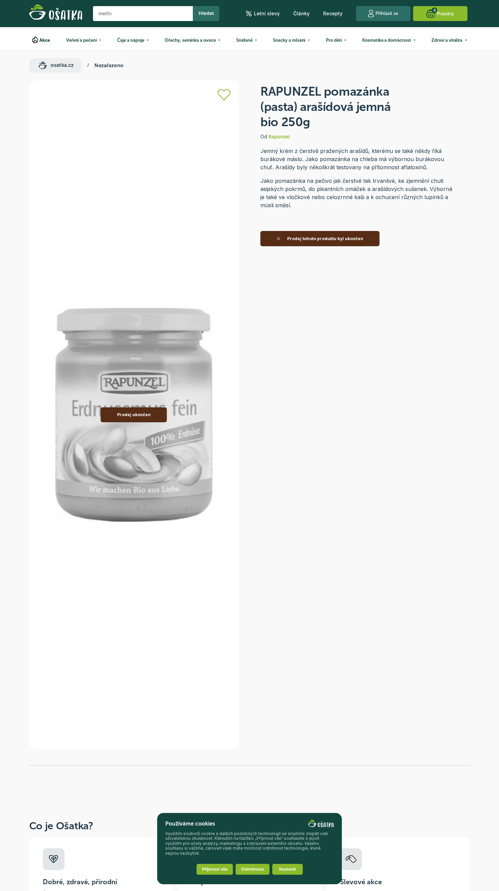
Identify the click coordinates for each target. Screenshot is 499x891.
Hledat (206, 13)
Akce (44, 40)
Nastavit (287, 869)
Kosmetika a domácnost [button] (386, 40)
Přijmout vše (214, 869)
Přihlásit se (386, 13)
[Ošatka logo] (55, 13)
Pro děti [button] (333, 40)
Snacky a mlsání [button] (289, 40)
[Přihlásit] (224, 94)
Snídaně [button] (244, 40)
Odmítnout (252, 869)
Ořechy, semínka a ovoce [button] (190, 40)
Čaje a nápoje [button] (130, 40)
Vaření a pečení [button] (81, 40)
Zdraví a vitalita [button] (446, 40)
